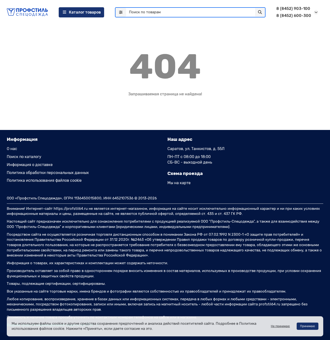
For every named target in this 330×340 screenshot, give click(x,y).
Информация (22, 139)
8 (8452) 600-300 (293, 15)
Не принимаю (280, 326)
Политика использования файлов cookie (44, 180)
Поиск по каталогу (24, 156)
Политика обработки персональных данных (48, 172)
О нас (12, 148)
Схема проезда (185, 173)
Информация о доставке (30, 164)
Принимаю (307, 326)
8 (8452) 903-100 (293, 8)
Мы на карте (179, 183)
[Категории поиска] (120, 12)
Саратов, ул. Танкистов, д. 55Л (195, 148)
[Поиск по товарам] (260, 12)
